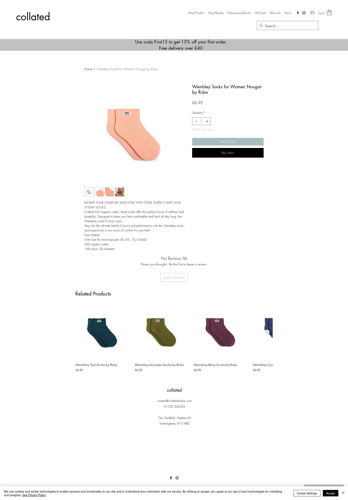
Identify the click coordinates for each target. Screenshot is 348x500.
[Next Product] (267, 332)
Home (88, 69)
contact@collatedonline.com (174, 401)
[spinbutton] (201, 121)
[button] (215, 13)
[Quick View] (103, 332)
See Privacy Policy (34, 495)
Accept (330, 493)
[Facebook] (298, 13)
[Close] (343, 493)
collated (33, 16)
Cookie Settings (307, 493)
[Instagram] (304, 13)
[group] (174, 341)
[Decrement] (195, 121)
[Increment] (207, 121)
